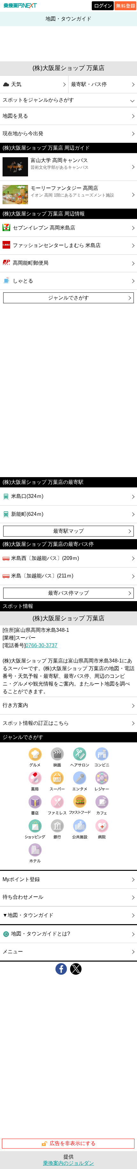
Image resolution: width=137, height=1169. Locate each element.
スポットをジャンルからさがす (38, 100)
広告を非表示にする (73, 1143)
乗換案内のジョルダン (68, 1163)
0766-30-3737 (41, 645)
